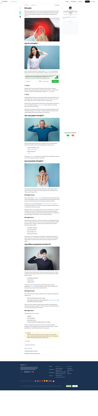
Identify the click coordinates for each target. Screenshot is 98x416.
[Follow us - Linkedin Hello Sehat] (29, 371)
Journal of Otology (38, 197)
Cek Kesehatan (51, 369)
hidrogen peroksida (53, 300)
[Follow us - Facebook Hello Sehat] (24, 371)
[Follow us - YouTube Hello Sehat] (33, 371)
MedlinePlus (32, 156)
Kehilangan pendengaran (32, 149)
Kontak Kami (69, 373)
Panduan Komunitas (59, 375)
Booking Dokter (51, 372)
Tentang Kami (69, 368)
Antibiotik (33, 286)
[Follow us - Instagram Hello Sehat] (27, 371)
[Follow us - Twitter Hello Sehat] (31, 371)
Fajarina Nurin (68, 17)
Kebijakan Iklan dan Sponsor (60, 373)
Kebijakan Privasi (58, 370)
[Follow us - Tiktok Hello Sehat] (35, 371)
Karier (68, 371)
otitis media (48, 91)
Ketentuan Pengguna (59, 368)
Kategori (50, 366)
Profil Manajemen (70, 370)
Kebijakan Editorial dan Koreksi (61, 371)
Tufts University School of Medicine (49, 203)
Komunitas (51, 375)
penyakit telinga (40, 104)
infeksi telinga (48, 71)
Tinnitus (28, 153)
